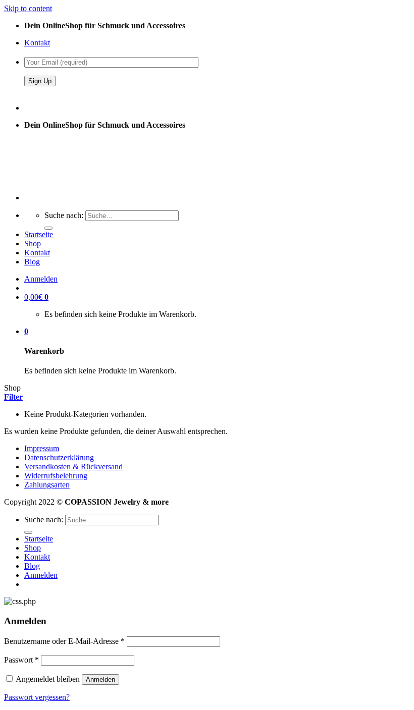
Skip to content (28, 8)
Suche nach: (63, 215)
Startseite (38, 234)
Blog (32, 261)
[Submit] (48, 228)
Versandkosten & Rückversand (73, 466)
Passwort (21, 660)
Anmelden (100, 679)
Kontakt (37, 42)
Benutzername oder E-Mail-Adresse (64, 641)
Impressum (41, 448)
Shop (32, 243)
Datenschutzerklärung (59, 457)
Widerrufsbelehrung (55, 475)
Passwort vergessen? (37, 697)
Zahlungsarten (47, 484)
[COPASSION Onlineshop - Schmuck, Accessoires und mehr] (61, 180)
